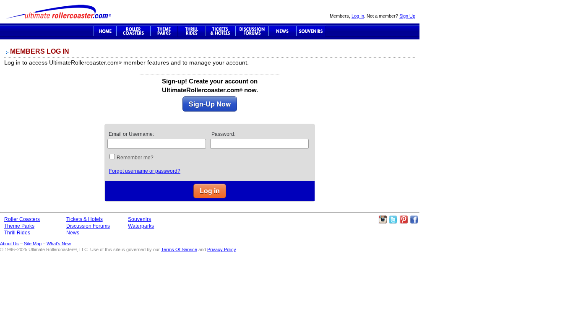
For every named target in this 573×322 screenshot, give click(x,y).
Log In (358, 15)
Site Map (33, 243)
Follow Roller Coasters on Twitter (393, 220)
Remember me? (135, 158)
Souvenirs (311, 31)
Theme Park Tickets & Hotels (220, 31)
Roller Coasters (22, 219)
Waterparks (141, 226)
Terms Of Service (179, 249)
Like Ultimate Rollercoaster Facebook (414, 220)
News (282, 31)
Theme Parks (164, 31)
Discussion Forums (251, 31)
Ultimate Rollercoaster (58, 11)
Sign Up (407, 15)
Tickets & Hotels (84, 219)
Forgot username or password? (144, 171)
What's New (59, 243)
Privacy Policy (221, 249)
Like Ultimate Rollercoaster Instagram (382, 220)
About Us (9, 243)
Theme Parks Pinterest (403, 220)
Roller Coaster (133, 31)
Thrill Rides (192, 31)
